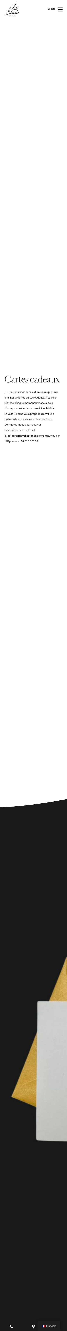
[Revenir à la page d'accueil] (11, 9)
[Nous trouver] (33, 1326)
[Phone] (11, 1326)
